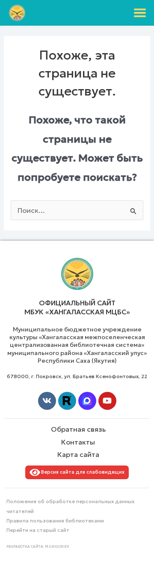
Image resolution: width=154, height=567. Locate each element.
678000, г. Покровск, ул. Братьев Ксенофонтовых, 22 (77, 376)
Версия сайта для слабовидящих (81, 472)
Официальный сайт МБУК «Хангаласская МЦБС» (77, 307)
